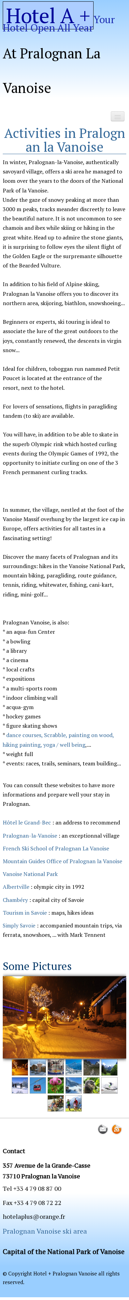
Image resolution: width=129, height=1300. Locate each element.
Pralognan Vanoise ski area (45, 1231)
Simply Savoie (19, 925)
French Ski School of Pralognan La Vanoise (56, 848)
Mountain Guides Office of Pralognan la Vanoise (62, 861)
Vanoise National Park (30, 874)
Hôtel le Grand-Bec (27, 822)
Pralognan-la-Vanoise (30, 835)
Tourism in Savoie (25, 912)
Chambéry (15, 900)
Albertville (16, 887)
